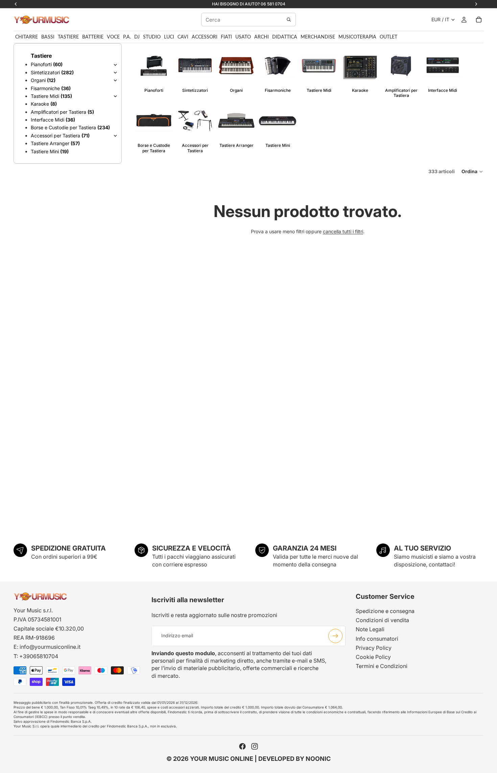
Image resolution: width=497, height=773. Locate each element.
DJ (137, 37)
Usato (243, 37)
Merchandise (318, 37)
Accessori (204, 37)
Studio (152, 37)
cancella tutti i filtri (343, 231)
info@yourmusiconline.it (50, 646)
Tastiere (68, 37)
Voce (113, 37)
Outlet (388, 37)
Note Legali (370, 629)
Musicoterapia (357, 37)
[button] (472, 171)
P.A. (127, 37)
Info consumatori (377, 638)
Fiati (226, 37)
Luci (169, 37)
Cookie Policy (373, 657)
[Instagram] (255, 746)
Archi (261, 37)
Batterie (92, 37)
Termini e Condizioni (381, 666)
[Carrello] (478, 19)
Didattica (284, 37)
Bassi (47, 37)
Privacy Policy (374, 647)
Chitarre (26, 37)
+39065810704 (38, 655)
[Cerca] (289, 20)
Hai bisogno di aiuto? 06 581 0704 (248, 3)
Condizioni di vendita (382, 620)
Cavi (183, 37)
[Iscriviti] (335, 636)
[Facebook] (242, 746)
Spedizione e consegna (385, 611)
